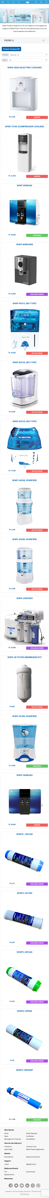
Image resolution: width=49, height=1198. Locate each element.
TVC (5, 1171)
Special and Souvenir (33, 1157)
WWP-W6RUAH (24, 775)
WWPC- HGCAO (24, 834)
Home (6, 1133)
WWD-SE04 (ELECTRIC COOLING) (24, 67)
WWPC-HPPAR (24, 1011)
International (8, 1157)
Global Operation (31, 1133)
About (6, 1136)
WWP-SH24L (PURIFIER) (24, 480)
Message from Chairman (12, 1139)
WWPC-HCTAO (24, 893)
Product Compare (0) (11, 49)
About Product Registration (35, 1149)
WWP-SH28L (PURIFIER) (24, 539)
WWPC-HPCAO (24, 952)
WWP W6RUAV (24, 185)
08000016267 (31, 1164)
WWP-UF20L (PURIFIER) (24, 716)
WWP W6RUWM (24, 244)
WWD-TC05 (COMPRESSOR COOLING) (24, 126)
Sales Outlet (8, 1149)
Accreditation (30, 1139)
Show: (5, 60)
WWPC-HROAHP (24, 1070)
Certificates (30, 1136)
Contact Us (8, 1146)
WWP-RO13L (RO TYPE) (25, 421)
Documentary (30, 1171)
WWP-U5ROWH (25, 598)
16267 (6, 1164)
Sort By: (5, 55)
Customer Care (31, 1146)
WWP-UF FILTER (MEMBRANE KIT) (24, 657)
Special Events (9, 1174)
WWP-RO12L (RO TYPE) (24, 362)
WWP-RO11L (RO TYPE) (24, 303)
